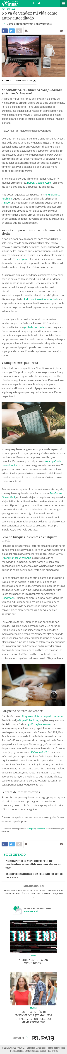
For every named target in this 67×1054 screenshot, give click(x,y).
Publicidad (30, 1047)
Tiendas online (55, 890)
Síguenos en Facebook (33, 3)
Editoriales (9, 890)
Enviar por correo (61, 30)
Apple (48, 182)
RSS (49, 1050)
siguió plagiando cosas (38, 724)
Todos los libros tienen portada (41, 299)
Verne (10, 3)
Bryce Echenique (28, 720)
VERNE (33, 955)
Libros (31, 890)
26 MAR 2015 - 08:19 (25, 80)
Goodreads (8, 597)
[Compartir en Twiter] (12, 30)
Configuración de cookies (35, 1050)
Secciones (63, 3)
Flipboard (41, 829)
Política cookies (17, 1050)
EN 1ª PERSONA (8, 9)
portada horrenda (34, 327)
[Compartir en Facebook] (5, 30)
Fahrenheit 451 (39, 752)
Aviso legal (40, 1047)
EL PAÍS (43, 1038)
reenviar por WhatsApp (17, 557)
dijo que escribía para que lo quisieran (42, 716)
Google (40, 182)
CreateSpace (20, 259)
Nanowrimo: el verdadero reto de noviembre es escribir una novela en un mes (33, 864)
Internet (46, 893)
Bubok (31, 182)
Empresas (58, 893)
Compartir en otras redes (19, 30)
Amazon (6, 202)
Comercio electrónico (16, 893)
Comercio (35, 893)
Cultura (41, 890)
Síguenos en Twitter (39, 3)
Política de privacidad (56, 1047)
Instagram (31, 829)
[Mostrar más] (33, 897)
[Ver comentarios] (27, 30)
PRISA (55, 1050)
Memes (33, 1007)
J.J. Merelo (7, 80)
